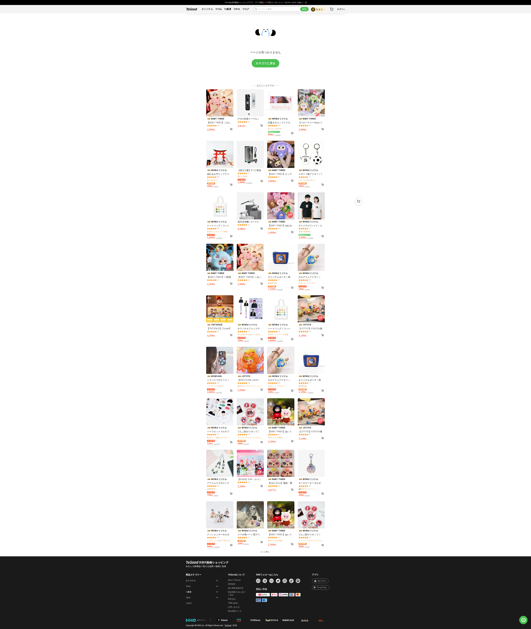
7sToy (218, 9)
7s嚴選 (227, 9)
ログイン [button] (341, 9)
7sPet (236, 9)
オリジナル (207, 9)
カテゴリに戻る (265, 63)
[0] (332, 9)
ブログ (245, 9)
